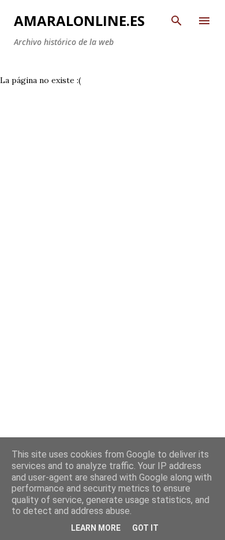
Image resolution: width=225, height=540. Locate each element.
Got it (145, 527)
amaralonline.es (79, 20)
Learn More (96, 527)
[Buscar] (176, 21)
